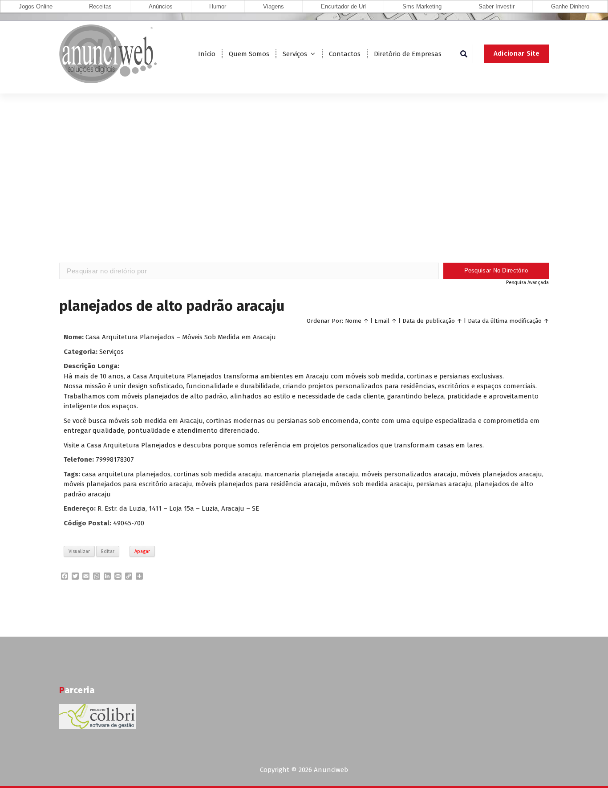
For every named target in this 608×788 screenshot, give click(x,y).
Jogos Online (36, 6)
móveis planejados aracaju (501, 474)
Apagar (142, 551)
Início (206, 54)
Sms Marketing (422, 6)
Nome (353, 321)
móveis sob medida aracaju (371, 484)
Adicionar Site (516, 53)
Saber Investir (496, 6)
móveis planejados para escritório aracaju (128, 484)
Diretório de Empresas (408, 54)
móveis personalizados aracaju (409, 474)
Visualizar (79, 551)
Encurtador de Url (343, 6)
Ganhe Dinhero (570, 6)
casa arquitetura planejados (126, 474)
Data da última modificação (505, 321)
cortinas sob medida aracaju (217, 474)
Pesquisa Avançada (527, 282)
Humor (217, 6)
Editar (107, 551)
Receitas (100, 6)
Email (381, 321)
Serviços (295, 54)
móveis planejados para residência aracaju (261, 484)
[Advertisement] (304, 191)
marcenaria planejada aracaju (311, 474)
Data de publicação (428, 321)
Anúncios (161, 6)
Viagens (273, 6)
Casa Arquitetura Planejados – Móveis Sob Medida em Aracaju (180, 337)
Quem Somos (249, 54)
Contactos (345, 54)
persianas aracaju (443, 484)
